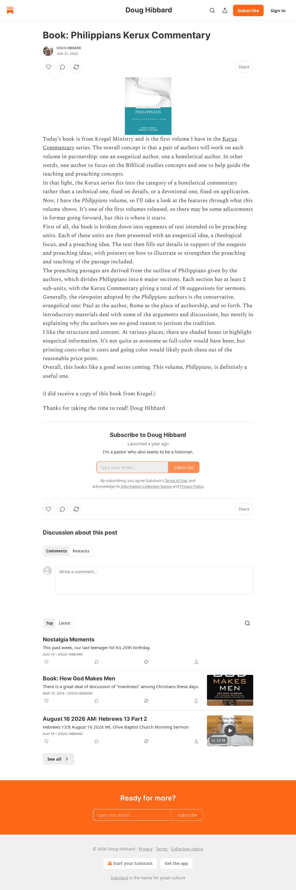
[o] (230, 730)
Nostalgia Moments (69, 639)
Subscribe (248, 10)
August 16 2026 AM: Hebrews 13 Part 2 (95, 719)
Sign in (278, 10)
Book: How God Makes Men (79, 678)
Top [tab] (49, 623)
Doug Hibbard (69, 48)
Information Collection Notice (146, 486)
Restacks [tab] (81, 551)
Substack (119, 877)
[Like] (48, 67)
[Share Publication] (225, 10)
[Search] (212, 10)
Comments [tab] (56, 551)
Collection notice (187, 849)
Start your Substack (133, 863)
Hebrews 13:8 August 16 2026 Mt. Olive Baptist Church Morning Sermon (116, 727)
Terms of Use (176, 480)
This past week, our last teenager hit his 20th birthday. (97, 647)
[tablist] (68, 551)
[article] (148, 651)
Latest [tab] (65, 623)
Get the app (176, 863)
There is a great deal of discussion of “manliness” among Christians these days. (121, 686)
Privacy (145, 849)
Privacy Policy (191, 486)
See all (54, 759)
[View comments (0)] (62, 67)
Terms (162, 849)
